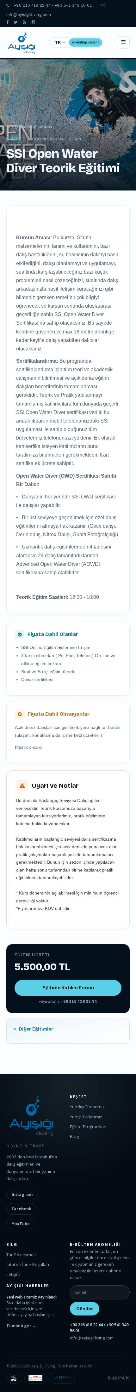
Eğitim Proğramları (88, 1126)
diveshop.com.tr (85, 42)
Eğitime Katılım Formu (68, 987)
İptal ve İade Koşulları (27, 1264)
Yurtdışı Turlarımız (87, 1107)
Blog (74, 1136)
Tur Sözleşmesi (21, 1255)
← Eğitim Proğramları (29, 126)
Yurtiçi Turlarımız (86, 1117)
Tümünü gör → (21, 1325)
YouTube (21, 1223)
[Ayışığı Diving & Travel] (7, 22)
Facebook (21, 1209)
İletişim (13, 1274)
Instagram (22, 1194)
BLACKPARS (119, 1378)
